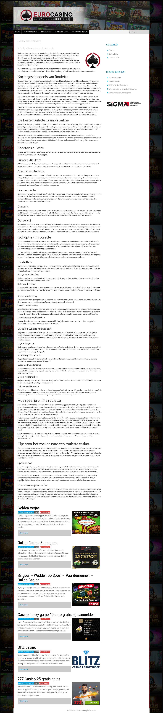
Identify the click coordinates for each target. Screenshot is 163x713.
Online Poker (114, 54)
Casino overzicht (30, 32)
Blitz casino (27, 647)
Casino (20, 512)
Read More (24, 533)
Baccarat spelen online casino (120, 93)
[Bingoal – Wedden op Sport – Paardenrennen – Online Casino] (86, 594)
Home (17, 32)
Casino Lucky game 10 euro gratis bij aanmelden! (57, 614)
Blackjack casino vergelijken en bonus (123, 89)
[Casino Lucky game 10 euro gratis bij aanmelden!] (86, 629)
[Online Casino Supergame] (86, 557)
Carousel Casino (115, 77)
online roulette (28, 512)
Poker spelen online (79, 32)
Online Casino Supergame (38, 542)
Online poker (46, 32)
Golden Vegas (29, 508)
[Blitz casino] (86, 659)
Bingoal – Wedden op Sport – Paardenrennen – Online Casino (55, 577)
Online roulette (61, 32)
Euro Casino (46, 512)
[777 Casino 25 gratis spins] (86, 693)
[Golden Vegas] (86, 522)
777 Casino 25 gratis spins (39, 679)
